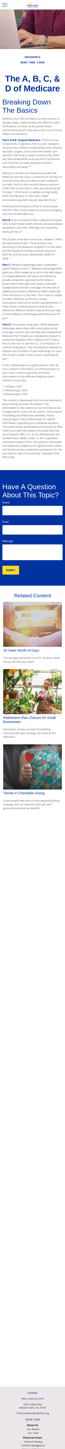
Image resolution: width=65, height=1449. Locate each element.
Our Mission (33, 1429)
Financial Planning (33, 1441)
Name (5, 502)
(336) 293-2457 (36, 1398)
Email (5, 522)
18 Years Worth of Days (21, 650)
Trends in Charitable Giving (23, 793)
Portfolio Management (33, 1445)
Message (7, 541)
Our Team (33, 1432)
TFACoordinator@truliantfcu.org (32, 1413)
